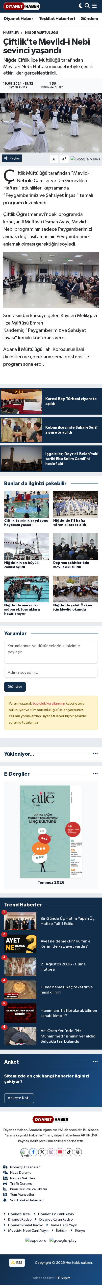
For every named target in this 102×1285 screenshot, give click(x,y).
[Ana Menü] (94, 6)
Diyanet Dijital (19, 1214)
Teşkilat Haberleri (57, 19)
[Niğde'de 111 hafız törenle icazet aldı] (75, 504)
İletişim (61, 1230)
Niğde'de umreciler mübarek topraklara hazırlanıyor (22, 609)
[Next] (24, 1152)
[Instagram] (51, 1152)
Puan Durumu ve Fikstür (28, 1189)
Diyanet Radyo (20, 1219)
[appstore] (37, 1242)
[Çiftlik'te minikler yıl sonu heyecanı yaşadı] (26, 504)
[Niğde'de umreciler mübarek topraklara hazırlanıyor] (26, 589)
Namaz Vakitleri (22, 1178)
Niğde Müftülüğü (41, 33)
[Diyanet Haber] (21, 6)
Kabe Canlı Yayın (64, 1225)
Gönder (15, 687)
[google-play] (63, 1242)
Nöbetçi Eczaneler (25, 1167)
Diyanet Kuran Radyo (56, 1219)
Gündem (89, 19)
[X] (42, 1152)
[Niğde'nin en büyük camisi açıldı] (26, 546)
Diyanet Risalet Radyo (25, 1225)
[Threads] (78, 1152)
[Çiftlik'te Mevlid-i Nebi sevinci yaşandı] (51, 122)
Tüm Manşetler (22, 1194)
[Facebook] (33, 1152)
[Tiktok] (69, 1152)
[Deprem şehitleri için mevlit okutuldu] (75, 546)
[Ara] (87, 6)
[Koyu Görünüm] (81, 6)
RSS (19, 1263)
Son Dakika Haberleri (27, 1200)
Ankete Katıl (19, 1098)
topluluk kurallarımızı (49, 703)
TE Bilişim (63, 1278)
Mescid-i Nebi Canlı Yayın (28, 1230)
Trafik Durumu (21, 1184)
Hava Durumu (20, 1172)
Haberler (11, 33)
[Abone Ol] (85, 159)
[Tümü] (95, 754)
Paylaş (15, 158)
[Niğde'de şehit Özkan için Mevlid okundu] (75, 589)
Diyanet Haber (18, 19)
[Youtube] (60, 1152)
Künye (80, 1230)
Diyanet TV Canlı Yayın (56, 1214)
